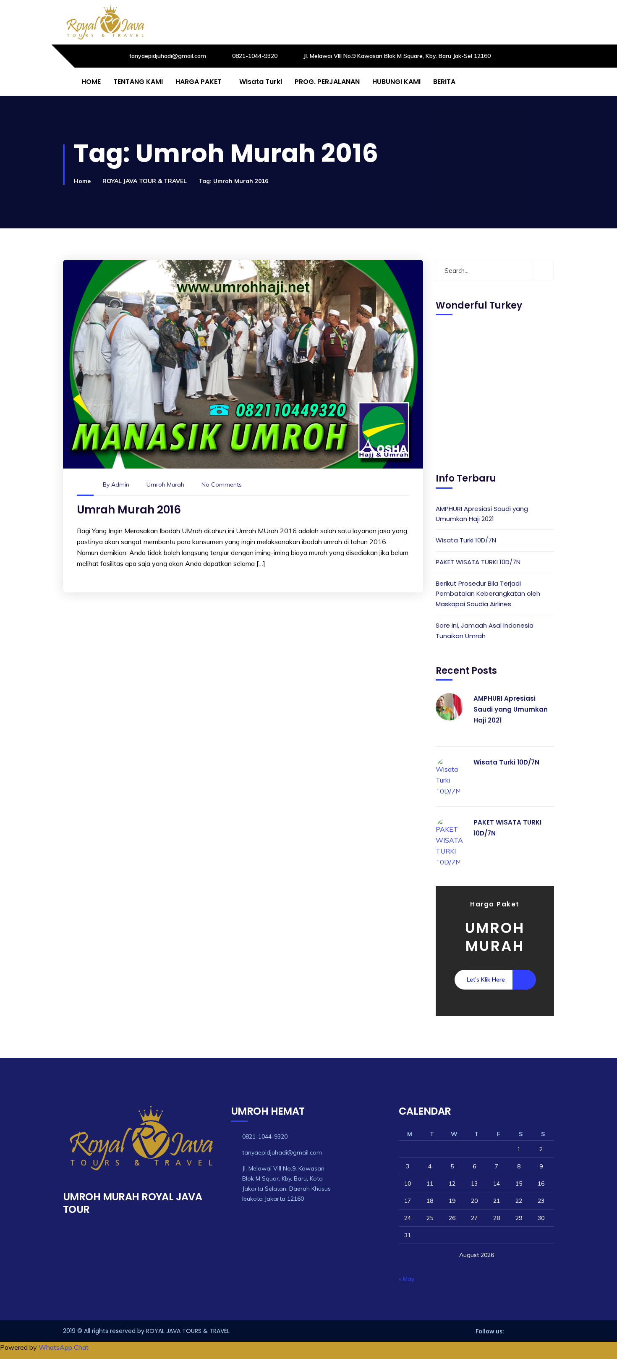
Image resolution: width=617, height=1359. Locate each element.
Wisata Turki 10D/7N (466, 540)
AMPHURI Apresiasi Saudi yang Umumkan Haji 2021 (482, 513)
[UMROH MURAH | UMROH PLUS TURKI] (105, 22)
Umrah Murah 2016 (129, 509)
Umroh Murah (165, 484)
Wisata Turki (260, 81)
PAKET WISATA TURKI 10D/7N (478, 562)
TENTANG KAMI (138, 81)
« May (406, 1279)
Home (82, 181)
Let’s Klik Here (486, 979)
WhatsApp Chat (64, 1347)
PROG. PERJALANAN (327, 81)
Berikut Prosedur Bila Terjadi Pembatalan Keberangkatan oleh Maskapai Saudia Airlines (488, 593)
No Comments (221, 484)
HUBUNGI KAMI (396, 81)
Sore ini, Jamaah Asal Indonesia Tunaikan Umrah (484, 630)
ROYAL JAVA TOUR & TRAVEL (144, 181)
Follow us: (490, 1331)
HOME (91, 81)
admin (120, 484)
